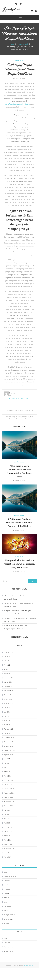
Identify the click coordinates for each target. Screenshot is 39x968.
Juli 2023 (7, 810)
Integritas (7, 880)
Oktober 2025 (8, 695)
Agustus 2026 (8, 652)
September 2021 (9, 848)
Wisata (6, 923)
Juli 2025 (7, 708)
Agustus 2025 (8, 703)
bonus (6, 872)
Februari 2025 (8, 729)
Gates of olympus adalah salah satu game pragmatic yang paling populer (19, 417)
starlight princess (9, 915)
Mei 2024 (7, 767)
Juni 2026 (7, 661)
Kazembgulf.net (10, 9)
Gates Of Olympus (10, 876)
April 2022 (7, 836)
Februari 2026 (8, 678)
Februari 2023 (8, 827)
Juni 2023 (7, 814)
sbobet (6, 898)
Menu (20, 17)
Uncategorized (19, 60)
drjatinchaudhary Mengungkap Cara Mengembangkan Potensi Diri (15, 627)
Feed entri (7, 942)
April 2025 (7, 720)
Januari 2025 (8, 733)
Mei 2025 (7, 716)
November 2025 (9, 690)
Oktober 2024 (8, 746)
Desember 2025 (9, 686)
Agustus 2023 (8, 806)
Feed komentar (9, 947)
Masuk (6, 938)
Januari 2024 (8, 784)
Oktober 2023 (8, 797)
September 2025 (9, 699)
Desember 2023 (9, 789)
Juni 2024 (7, 763)
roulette (6, 893)
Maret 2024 (7, 776)
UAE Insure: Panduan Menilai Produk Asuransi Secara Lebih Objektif (19, 522)
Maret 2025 (7, 725)
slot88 (6, 910)
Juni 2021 (7, 853)
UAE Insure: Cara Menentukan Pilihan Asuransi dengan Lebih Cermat (18, 597)
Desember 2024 (9, 737)
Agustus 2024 (8, 754)
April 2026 (7, 669)
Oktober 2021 (8, 844)
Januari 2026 (8, 682)
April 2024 (7, 772)
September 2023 (9, 801)
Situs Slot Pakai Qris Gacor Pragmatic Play (20, 410)
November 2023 (9, 793)
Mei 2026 (7, 665)
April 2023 (7, 823)
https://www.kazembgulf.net (18, 399)
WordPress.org (9, 951)
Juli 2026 (7, 656)
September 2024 (9, 750)
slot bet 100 (8, 906)
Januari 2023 (8, 831)
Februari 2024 (8, 780)
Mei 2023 (7, 819)
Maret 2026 (7, 673)
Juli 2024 (7, 759)
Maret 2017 (7, 857)
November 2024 (9, 742)
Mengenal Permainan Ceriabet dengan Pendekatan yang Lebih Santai (20, 619)
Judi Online (7, 885)
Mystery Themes (28, 965)
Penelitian (7, 889)
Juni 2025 (7, 712)
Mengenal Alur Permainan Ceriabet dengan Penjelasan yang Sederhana (19, 564)
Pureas (12, 393)
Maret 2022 (7, 840)
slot (5, 902)
